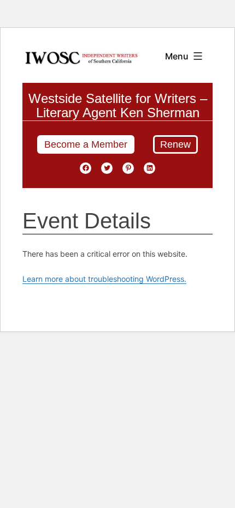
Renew (175, 144)
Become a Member (85, 144)
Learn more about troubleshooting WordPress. (104, 278)
